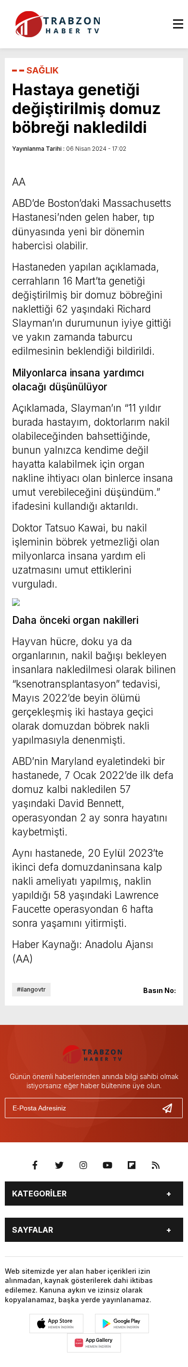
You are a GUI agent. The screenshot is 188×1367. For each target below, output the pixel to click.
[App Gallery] (94, 1343)
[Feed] (155, 1165)
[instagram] (83, 1165)
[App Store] (56, 1323)
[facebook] (35, 1165)
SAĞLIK (43, 70)
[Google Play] (122, 1323)
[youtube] (107, 1165)
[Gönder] (171, 1108)
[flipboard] (131, 1165)
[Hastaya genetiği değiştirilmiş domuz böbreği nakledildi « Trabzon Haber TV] (60, 23)
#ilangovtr (31, 989)
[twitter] (59, 1165)
